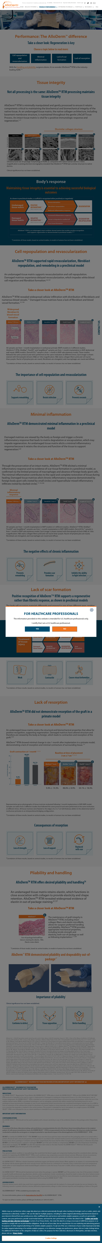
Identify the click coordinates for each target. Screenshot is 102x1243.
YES (37, 629)
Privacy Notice (17, 1233)
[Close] (91, 610)
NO (64, 629)
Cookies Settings (51, 1238)
